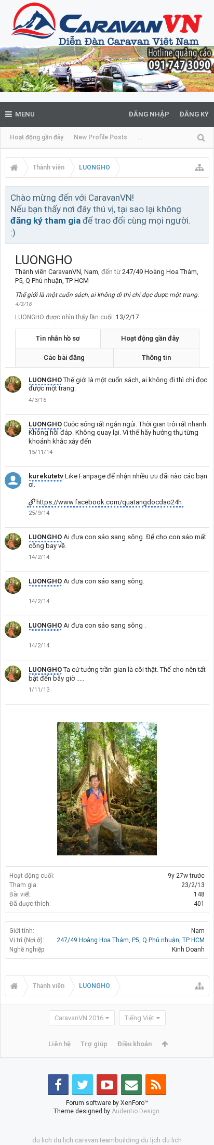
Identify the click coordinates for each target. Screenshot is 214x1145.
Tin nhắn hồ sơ (58, 338)
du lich (42, 1140)
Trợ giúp (94, 1044)
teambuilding (119, 1140)
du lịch (63, 1140)
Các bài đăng (64, 357)
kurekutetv (46, 476)
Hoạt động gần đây (36, 137)
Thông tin (156, 357)
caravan (86, 1140)
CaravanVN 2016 (79, 1018)
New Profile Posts (100, 137)
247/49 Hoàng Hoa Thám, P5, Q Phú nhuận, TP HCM (131, 940)
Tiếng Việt (139, 1018)
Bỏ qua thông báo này (202, 197)
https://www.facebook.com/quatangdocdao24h (109, 502)
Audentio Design (135, 1111)
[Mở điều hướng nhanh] (199, 167)
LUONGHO (45, 380)
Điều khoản (134, 1044)
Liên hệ (59, 1044)
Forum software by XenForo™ (107, 1103)
